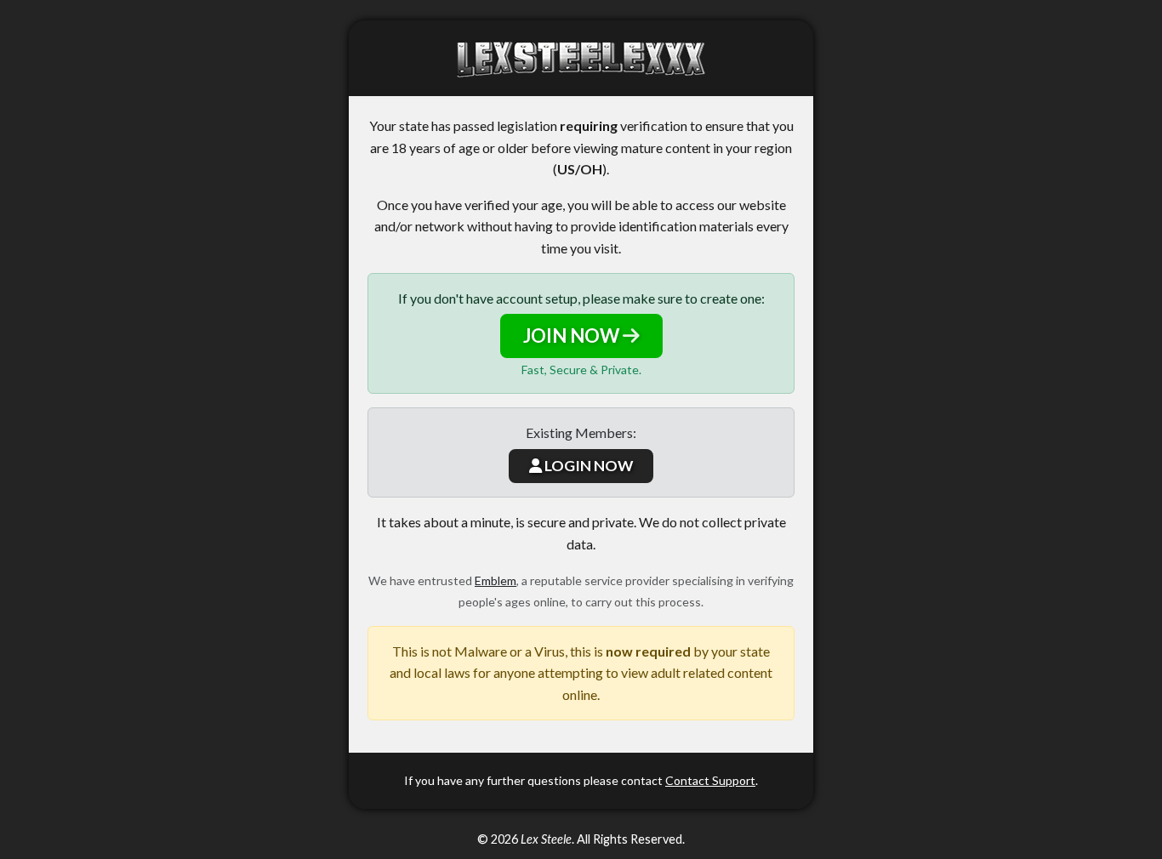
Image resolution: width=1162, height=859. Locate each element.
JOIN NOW (573, 335)
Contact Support (710, 780)
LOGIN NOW (587, 466)
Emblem (495, 580)
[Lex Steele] (581, 58)
